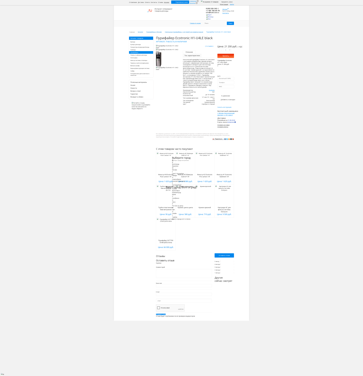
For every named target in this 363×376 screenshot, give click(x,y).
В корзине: (207, 2)
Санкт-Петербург (178, 173)
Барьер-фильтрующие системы (139, 68)
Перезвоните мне (181, 2)
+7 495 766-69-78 (213, 10)
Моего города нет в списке (181, 219)
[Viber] (208, 19)
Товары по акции (195, 23)
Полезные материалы (138, 82)
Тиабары (133, 50)
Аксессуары (133, 58)
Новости (133, 88)
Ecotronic (212, 90)
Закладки (192, 3)
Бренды (132, 42)
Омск (173, 202)
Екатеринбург (177, 185)
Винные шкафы (135, 66)
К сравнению (225, 96)
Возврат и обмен (136, 97)
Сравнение (193, 1)
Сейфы (132, 71)
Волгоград (175, 164)
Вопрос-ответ (135, 91)
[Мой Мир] (231, 139)
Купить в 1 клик (225, 91)
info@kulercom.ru (212, 12)
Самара (174, 175)
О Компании (133, 2)
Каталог (166, 2)
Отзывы (160, 2)
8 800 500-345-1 (212, 8)
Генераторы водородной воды (139, 47)
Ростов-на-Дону (177, 206)
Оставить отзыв (224, 255)
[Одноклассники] (229, 139)
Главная (132, 32)
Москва (174, 170)
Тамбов (174, 217)
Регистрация (224, 4)
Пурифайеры (134, 52)
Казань (174, 189)
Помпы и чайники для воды (138, 55)
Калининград (176, 192)
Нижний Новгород (178, 181)
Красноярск (176, 191)
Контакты (154, 2)
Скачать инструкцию (224, 107)
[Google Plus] (233, 139)
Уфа (173, 209)
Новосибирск (176, 179)
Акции (132, 85)
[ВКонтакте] (225, 139)
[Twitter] (227, 139)
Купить (226, 56)
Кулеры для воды (135, 44)
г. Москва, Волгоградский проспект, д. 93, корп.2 (225, 114)
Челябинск (175, 198)
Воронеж (175, 166)
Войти (232, 4)
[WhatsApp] (209, 17)
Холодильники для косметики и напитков (139, 74)
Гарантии (134, 94)
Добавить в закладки (228, 99)
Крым (174, 194)
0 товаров (214, 2)
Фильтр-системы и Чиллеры (138, 60)
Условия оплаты (222, 127)
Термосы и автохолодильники (139, 63)
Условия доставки (223, 125)
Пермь (174, 213)
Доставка (141, 2)
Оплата (147, 2)
